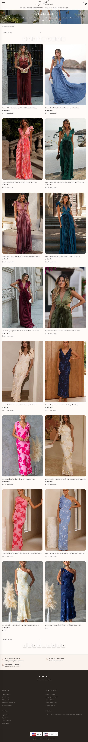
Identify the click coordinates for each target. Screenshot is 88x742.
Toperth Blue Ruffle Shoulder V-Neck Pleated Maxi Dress (62, 108)
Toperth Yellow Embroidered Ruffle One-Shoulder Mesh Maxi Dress (65, 479)
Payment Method (51, 705)
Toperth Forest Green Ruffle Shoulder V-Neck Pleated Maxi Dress (64, 182)
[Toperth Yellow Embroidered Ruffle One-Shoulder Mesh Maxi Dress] (65, 445)
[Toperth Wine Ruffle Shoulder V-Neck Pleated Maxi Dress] (22, 74)
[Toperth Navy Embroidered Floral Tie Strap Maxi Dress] (65, 371)
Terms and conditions (8, 702)
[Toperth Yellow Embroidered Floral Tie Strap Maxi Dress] (22, 371)
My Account (5, 715)
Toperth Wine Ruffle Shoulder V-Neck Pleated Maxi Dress (19, 108)
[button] (83, 3)
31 (48, 39)
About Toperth (6, 694)
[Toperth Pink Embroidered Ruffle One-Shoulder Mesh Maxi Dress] (22, 520)
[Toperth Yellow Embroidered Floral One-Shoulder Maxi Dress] (22, 591)
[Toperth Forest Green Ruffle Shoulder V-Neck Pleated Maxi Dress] (65, 149)
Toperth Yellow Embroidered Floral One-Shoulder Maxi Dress (20, 625)
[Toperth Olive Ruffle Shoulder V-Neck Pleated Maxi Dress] (65, 297)
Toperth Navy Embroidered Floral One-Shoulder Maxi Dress (63, 625)
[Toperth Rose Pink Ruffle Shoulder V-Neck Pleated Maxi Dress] (22, 223)
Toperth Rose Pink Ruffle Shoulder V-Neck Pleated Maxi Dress (21, 256)
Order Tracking (6, 720)
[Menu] (3, 3)
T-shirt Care (5, 723)
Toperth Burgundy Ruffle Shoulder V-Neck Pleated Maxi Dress (20, 331)
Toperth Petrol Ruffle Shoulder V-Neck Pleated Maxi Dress (62, 256)
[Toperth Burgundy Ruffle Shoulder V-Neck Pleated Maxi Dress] (22, 297)
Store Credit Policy (51, 702)
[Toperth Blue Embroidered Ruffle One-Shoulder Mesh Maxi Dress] (65, 520)
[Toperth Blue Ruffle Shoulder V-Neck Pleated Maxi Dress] (65, 74)
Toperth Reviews (7, 705)
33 (58, 39)
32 (54, 39)
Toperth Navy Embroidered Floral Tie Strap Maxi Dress (61, 405)
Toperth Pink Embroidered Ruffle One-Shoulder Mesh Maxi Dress (22, 553)
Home (3, 26)
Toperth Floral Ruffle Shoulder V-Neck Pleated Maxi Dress (19, 182)
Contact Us (5, 697)
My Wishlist (5, 717)
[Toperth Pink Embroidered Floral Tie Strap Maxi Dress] (22, 445)
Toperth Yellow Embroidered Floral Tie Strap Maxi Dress (19, 405)
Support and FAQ (50, 694)
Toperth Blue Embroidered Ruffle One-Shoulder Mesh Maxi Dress (64, 553)
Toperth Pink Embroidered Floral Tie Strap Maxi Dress (18, 479)
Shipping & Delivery (52, 697)
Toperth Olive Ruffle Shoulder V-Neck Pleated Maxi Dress (62, 331)
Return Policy (49, 700)
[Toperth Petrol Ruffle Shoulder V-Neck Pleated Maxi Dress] (65, 223)
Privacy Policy (6, 700)
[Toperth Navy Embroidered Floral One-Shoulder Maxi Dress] (65, 591)
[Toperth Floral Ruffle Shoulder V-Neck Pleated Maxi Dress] (22, 149)
